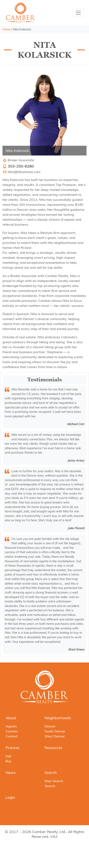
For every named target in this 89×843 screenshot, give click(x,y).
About (11, 717)
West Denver (54, 736)
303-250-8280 (21, 166)
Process (12, 747)
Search (50, 772)
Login (10, 797)
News (11, 772)
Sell (8, 756)
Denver (50, 726)
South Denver (54, 731)
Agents (11, 726)
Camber (12, 731)
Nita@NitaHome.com (24, 172)
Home (6, 29)
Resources (53, 747)
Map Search (53, 781)
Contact (12, 736)
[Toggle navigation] (78, 12)
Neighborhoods (57, 717)
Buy (9, 761)
